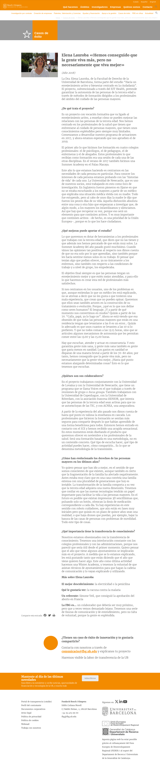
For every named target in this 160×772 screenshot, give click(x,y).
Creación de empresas (43, 13)
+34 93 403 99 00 (70, 713)
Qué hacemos (70, 7)
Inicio (58, 18)
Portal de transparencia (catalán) (36, 701)
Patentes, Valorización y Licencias (67, 13)
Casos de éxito (124, 13)
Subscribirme (90, 678)
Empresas (115, 7)
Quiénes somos (131, 7)
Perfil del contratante (31, 705)
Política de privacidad (31, 716)
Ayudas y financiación (91, 13)
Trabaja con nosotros (31, 728)
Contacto (147, 7)
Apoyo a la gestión (109, 13)
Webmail (25, 724)
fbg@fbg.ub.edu (69, 716)
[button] (156, 7)
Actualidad (149, 13)
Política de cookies (30, 720)
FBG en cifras (137, 13)
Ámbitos (84, 7)
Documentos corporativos (33, 709)
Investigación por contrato (21, 13)
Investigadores (100, 7)
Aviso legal (26, 713)
